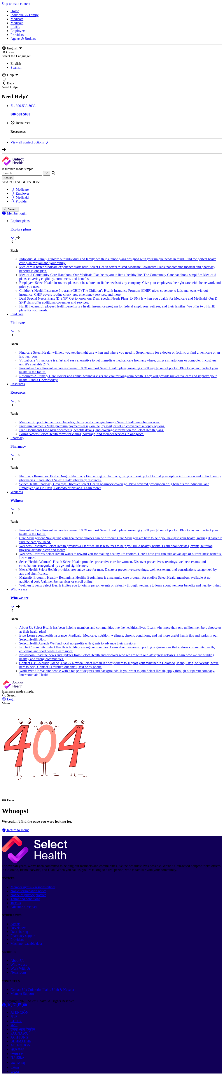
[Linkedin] (20, 1005)
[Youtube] (25, 1005)
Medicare (16, 19)
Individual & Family (24, 15)
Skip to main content (16, 3)
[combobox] (22, 173)
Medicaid (16, 23)
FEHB (15, 27)
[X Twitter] (9, 1005)
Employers (17, 31)
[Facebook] (4, 1005)
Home (14, 11)
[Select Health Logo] (34, 862)
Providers (17, 35)
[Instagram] (15, 1005)
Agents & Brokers (23, 38)
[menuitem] (116, 229)
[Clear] (46, 173)
